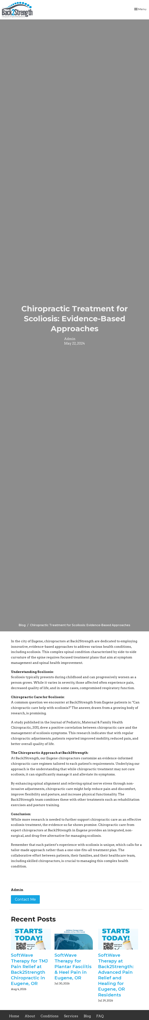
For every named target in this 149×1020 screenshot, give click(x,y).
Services (71, 1016)
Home (14, 1016)
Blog (22, 625)
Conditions (50, 1016)
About (30, 1016)
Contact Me (25, 899)
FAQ (100, 1016)
